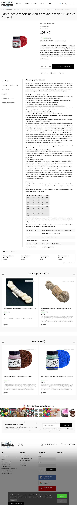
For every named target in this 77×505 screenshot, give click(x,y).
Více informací (48, 497)
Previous (3, 274)
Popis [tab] (7, 81)
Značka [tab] (8, 98)
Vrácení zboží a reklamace (7, 471)
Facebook (19, 444)
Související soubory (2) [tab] (10, 85)
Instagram (22, 444)
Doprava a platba (5, 456)
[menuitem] (19, 4)
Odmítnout (62, 501)
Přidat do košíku (63, 66)
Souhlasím (62, 496)
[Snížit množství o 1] (42, 67)
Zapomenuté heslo (42, 471)
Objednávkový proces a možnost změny (9, 458)
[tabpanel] (20, 302)
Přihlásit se (66, 425)
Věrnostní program (6, 464)
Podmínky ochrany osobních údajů (9, 468)
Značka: (43, 28)
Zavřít (71, 78)
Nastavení (13, 500)
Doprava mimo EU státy (7, 473)
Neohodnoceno (50, 23)
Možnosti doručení (61, 41)
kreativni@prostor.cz (51, 444)
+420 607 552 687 (70, 444)
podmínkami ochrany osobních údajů (64, 428)
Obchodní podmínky (6, 466)
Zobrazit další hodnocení (69, 263)
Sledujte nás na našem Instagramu (40, 406)
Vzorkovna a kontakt (6, 462)
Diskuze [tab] (4, 94)
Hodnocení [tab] (5, 89)
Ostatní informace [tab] (8, 103)
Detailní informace (44, 59)
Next (74, 274)
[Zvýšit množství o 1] (50, 67)
